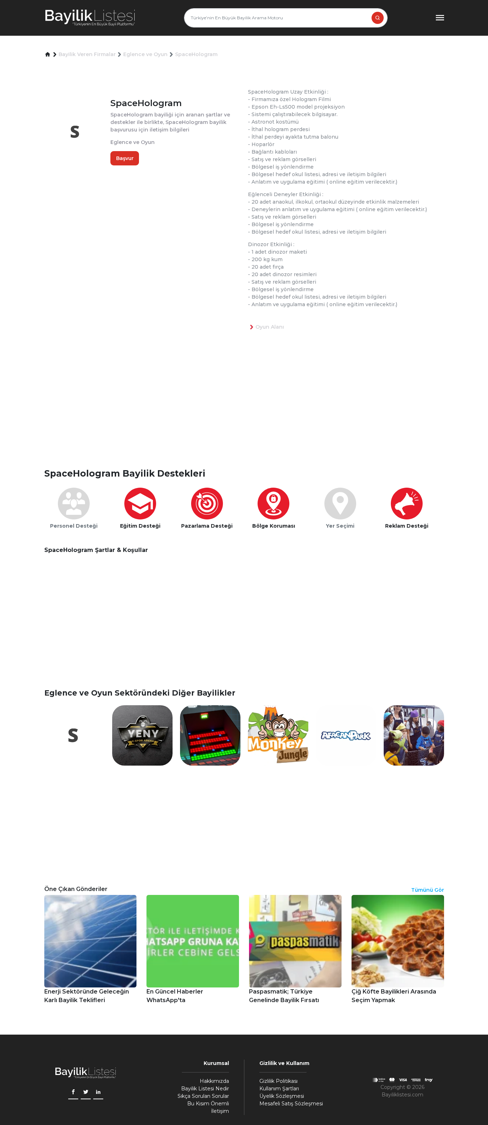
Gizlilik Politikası (278, 1081)
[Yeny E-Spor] (142, 735)
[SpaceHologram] (74, 735)
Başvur (125, 158)
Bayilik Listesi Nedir (205, 1088)
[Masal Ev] (414, 735)
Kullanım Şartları (279, 1088)
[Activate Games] (210, 735)
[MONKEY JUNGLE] (278, 735)
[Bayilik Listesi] (90, 18)
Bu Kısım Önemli (208, 1103)
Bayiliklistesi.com (402, 1094)
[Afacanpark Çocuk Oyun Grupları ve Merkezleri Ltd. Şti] (346, 735)
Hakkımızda (214, 1081)
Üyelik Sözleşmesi (281, 1096)
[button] (47, 54)
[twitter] (86, 1092)
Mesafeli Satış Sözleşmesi (291, 1103)
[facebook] (73, 1092)
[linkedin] (98, 1092)
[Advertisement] (248, 411)
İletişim (220, 1111)
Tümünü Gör (427, 890)
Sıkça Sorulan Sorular (203, 1096)
